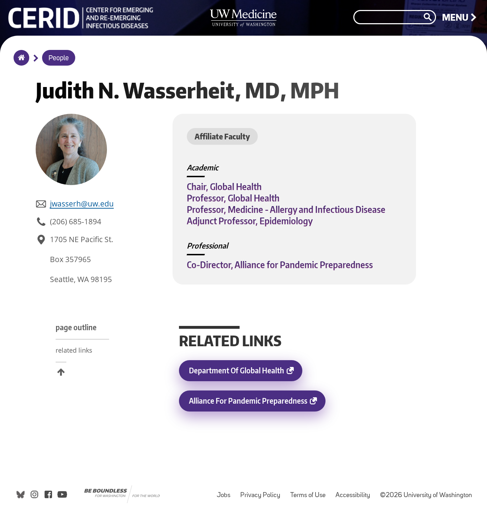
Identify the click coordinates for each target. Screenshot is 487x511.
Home (19, 62)
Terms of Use (310, 492)
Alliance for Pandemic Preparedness (257, 404)
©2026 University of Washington (426, 495)
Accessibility (354, 492)
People (58, 58)
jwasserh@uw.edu (82, 204)
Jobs (226, 492)
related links (74, 350)
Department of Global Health (245, 373)
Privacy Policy (262, 492)
